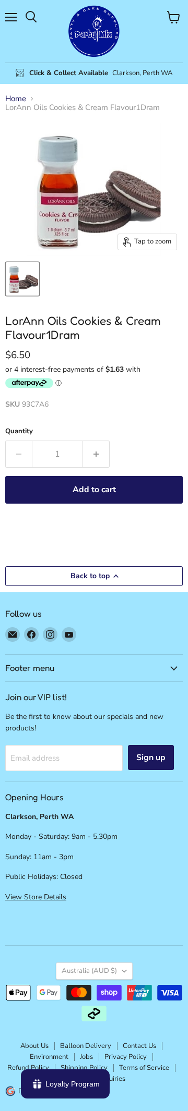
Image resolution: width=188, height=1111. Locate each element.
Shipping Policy (84, 1067)
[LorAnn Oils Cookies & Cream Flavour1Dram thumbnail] (22, 279)
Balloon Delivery (85, 1046)
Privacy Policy (125, 1056)
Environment (49, 1056)
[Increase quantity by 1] (96, 454)
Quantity (19, 431)
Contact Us (139, 1046)
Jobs (86, 1056)
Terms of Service (144, 1067)
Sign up (151, 757)
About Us (34, 1046)
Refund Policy (28, 1067)
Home (15, 98)
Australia (89, 970)
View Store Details (35, 897)
